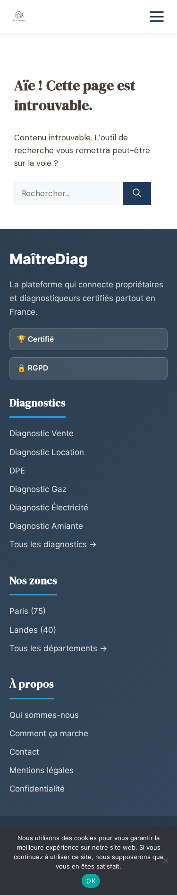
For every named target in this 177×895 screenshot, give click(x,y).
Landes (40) (32, 630)
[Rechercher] (137, 193)
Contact (24, 752)
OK (90, 881)
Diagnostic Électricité (48, 507)
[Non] (165, 860)
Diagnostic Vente (41, 433)
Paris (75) (27, 611)
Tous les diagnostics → (53, 544)
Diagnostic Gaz (38, 489)
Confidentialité (37, 788)
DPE (17, 470)
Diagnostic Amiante (46, 526)
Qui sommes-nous (44, 715)
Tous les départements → (58, 648)
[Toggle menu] (157, 17)
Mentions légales (41, 770)
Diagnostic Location (46, 452)
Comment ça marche (48, 733)
